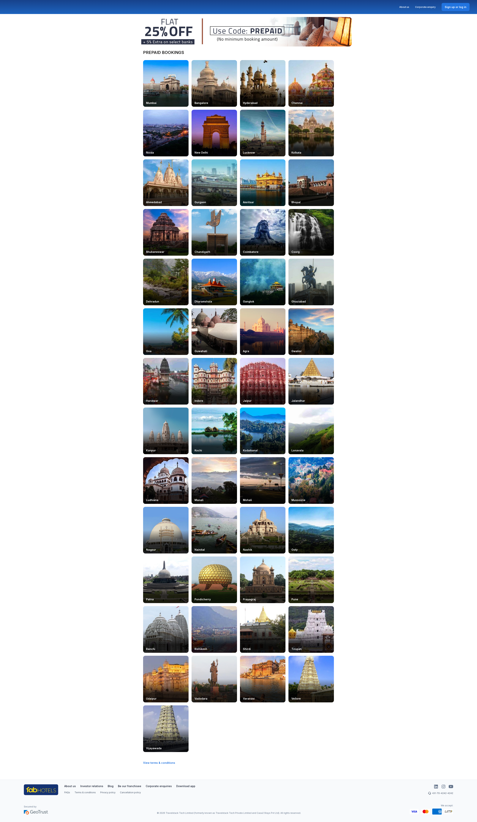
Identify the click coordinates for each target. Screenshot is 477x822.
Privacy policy (108, 792)
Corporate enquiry (425, 7)
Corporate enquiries (159, 786)
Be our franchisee (129, 786)
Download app (185, 786)
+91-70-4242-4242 (442, 793)
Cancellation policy (130, 792)
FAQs (67, 792)
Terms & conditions (85, 792)
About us (404, 7)
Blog (110, 786)
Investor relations (91, 786)
